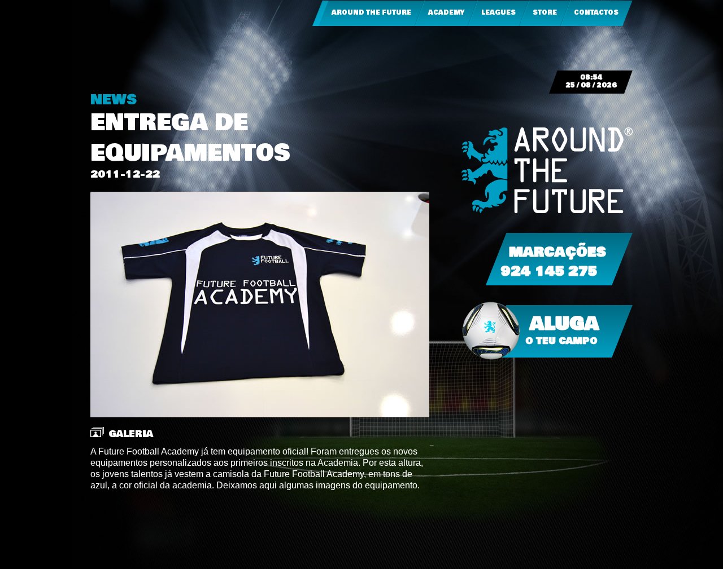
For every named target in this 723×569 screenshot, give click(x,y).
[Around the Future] (547, 170)
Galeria (130, 434)
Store (545, 12)
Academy (446, 12)
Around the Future (371, 12)
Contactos (596, 12)
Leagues (498, 12)
